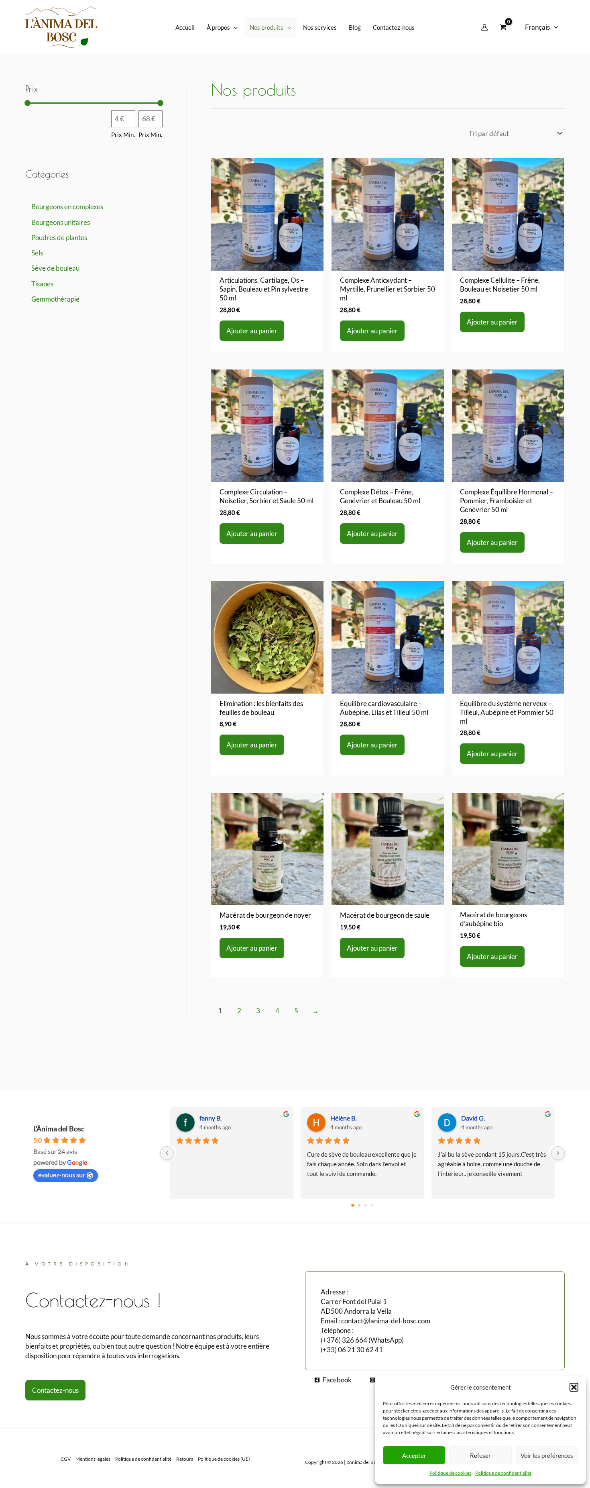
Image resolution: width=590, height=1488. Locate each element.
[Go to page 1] (359, 1205)
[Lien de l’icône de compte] (484, 27)
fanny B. (210, 1118)
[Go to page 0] (352, 1205)
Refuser (480, 1455)
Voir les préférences (547, 1455)
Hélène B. (343, 1118)
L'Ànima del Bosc (58, 1128)
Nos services (320, 27)
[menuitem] (541, 27)
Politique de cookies (450, 1473)
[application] (234, 27)
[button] (574, 1387)
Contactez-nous (394, 27)
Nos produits (266, 27)
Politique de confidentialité (503, 1473)
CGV (66, 1459)
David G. (473, 1118)
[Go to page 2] (365, 1205)
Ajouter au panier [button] (251, 331)
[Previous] (167, 1153)
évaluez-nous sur (61, 1174)
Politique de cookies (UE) (224, 1459)
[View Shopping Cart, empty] (503, 27)
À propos (218, 27)
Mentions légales (92, 1459)
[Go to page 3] (372, 1205)
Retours (184, 1459)
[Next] (558, 1153)
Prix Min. (123, 135)
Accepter (414, 1455)
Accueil (185, 27)
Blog (355, 27)
